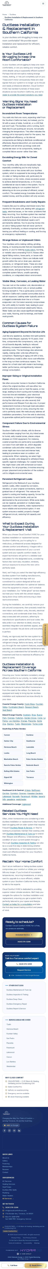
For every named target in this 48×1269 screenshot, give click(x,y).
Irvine (40, 718)
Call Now (13, 1265)
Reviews (5, 1169)
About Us (5, 1158)
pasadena (11, 799)
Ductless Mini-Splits (9, 1190)
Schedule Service (23, 935)
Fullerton (19, 718)
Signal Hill (8, 777)
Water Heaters (7, 1196)
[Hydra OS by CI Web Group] (31, 1250)
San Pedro (30, 771)
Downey (22, 793)
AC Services (6, 1181)
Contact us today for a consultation (17, 904)
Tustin (17, 724)
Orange (24, 721)
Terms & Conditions (14, 1243)
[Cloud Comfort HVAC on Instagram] (9, 1131)
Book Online (37, 1265)
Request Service (24, 970)
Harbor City (8, 741)
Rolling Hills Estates (11, 771)
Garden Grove (30, 718)
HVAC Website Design (15, 1257)
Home (4, 14)
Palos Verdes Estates (34, 759)
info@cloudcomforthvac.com (16, 1210)
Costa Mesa (30, 704)
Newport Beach (31, 707)
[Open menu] (43, 3)
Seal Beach (7, 710)
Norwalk (16, 796)
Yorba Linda (37, 724)
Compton (14, 793)
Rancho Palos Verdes (12, 765)
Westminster (26, 724)
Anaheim (27, 715)
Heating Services (8, 1184)
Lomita (6, 753)
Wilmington (8, 783)
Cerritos (5, 793)
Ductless (13, 14)
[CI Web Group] (24, 1254)
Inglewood (26, 804)
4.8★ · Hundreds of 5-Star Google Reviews (25, 975)
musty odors (30, 250)
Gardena (29, 735)
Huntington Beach (16, 707)
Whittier (34, 796)
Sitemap (37, 1243)
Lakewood (6, 796)
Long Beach (31, 753)
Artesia (27, 790)
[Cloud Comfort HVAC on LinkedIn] (19, 1131)
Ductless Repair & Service (21, 828)
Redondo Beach (32, 765)
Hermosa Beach (10, 747)
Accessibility (28, 1243)
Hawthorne (30, 741)
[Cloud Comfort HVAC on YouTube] (14, 1131)
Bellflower (36, 790)
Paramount (25, 796)
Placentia (32, 721)
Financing (5, 1164)
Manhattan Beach (11, 759)
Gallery (5, 1161)
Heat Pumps (6, 1187)
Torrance (30, 777)
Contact (5, 1172)
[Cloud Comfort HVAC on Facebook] (4, 1131)
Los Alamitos (14, 721)
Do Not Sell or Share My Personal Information (24, 1240)
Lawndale (30, 747)
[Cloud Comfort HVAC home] (6, 3)
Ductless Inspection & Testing (23, 843)
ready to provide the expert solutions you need (22, 95)
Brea (34, 715)
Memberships (7, 1166)
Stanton (10, 724)
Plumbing (5, 1193)
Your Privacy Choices (30, 1238)
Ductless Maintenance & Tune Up (20, 834)
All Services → (8, 1198)
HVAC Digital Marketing (32, 1257)
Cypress (11, 718)
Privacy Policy (16, 1238)
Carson (7, 735)
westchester (21, 799)
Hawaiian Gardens (35, 793)
